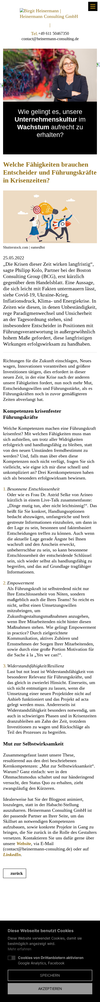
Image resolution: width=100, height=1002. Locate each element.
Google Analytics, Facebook (51, 960)
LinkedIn (12, 854)
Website (23, 843)
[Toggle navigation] (92, 6)
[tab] (44, 145)
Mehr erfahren (19, 949)
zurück (17, 873)
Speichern (50, 975)
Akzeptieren (50, 988)
